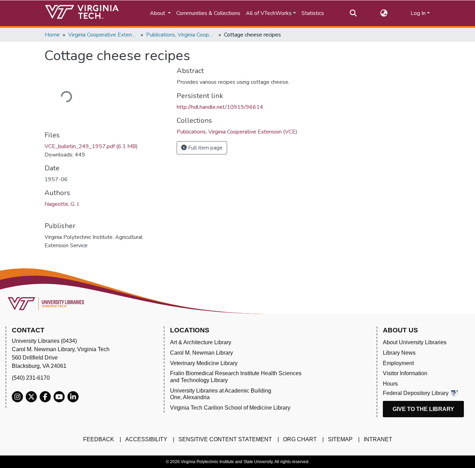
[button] (383, 13)
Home (52, 35)
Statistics (312, 13)
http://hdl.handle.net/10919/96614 (220, 107)
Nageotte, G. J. (62, 204)
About (158, 13)
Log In (418, 13)
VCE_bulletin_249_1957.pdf (91, 146)
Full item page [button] (205, 148)
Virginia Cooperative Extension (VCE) (103, 35)
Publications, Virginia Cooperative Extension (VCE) (181, 35)
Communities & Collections (208, 13)
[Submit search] (353, 13)
